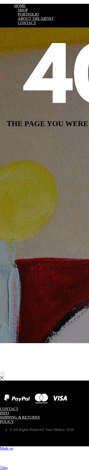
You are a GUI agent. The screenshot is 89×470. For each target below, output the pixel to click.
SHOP (23, 10)
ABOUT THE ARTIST (36, 19)
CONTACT (27, 23)
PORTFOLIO (28, 14)
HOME (20, 6)
